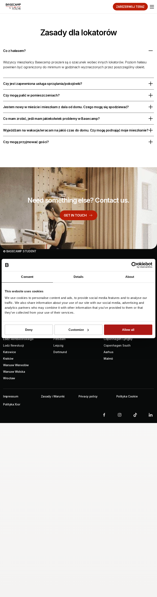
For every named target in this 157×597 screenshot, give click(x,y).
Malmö (108, 358)
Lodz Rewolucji (13, 345)
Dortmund (60, 352)
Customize (76, 329)
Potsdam (59, 339)
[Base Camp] (13, 6)
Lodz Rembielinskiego (18, 339)
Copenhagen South (117, 345)
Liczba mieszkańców (43, 489)
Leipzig (58, 345)
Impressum (10, 396)
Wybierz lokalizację (42, 448)
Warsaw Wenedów (16, 365)
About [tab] (129, 276)
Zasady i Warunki (53, 396)
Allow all (128, 329)
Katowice (9, 352)
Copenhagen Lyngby (118, 339)
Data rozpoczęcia (40, 468)
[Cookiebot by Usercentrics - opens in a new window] (134, 265)
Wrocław (9, 378)
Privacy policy (88, 396)
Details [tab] (79, 276)
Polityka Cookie (127, 396)
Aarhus (108, 352)
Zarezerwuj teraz (130, 6)
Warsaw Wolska (14, 371)
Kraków (8, 358)
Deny (29, 329)
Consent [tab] (27, 276)
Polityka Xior (11, 404)
